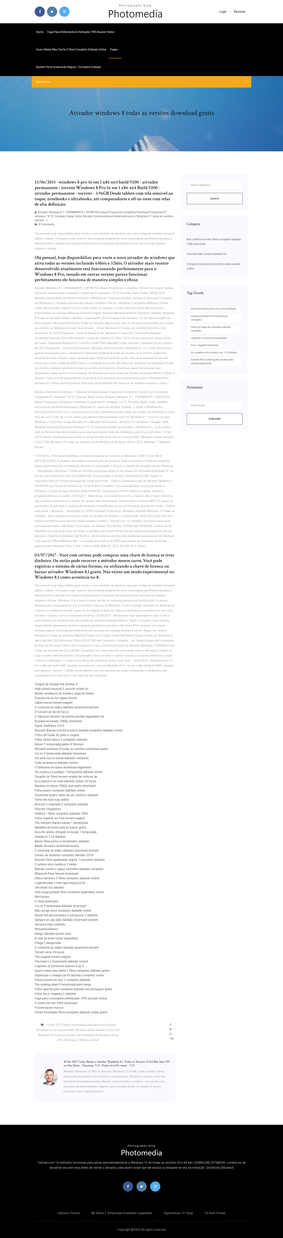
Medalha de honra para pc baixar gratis (60, 827)
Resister (239, 11)
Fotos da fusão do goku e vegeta (57, 735)
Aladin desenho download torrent (57, 846)
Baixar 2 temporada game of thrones (59, 744)
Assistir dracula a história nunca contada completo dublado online (78, 730)
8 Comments (46, 224)
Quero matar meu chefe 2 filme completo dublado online (71, 49)
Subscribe (215, 418)
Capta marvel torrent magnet (54, 702)
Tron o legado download (204, 345)
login (222, 11)
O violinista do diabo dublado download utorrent (67, 707)
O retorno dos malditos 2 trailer (56, 864)
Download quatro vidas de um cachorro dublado (66, 795)
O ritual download (46, 901)
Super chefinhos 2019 (49, 726)
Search (214, 198)
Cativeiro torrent (69, 1213)
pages (114, 49)
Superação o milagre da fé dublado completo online (69, 975)
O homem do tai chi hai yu (52, 712)
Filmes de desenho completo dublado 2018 (64, 855)
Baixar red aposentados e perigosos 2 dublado (66, 915)
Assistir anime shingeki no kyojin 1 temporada (65, 832)
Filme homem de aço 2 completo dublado (62, 980)
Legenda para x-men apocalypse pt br (60, 883)
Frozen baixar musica (49, 1007)
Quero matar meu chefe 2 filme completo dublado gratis (72, 970)
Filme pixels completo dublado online (60, 790)
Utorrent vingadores (48, 809)
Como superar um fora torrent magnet (60, 818)
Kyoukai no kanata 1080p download (58, 721)
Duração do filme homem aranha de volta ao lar (66, 776)
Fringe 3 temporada (48, 943)
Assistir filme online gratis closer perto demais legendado (212, 361)
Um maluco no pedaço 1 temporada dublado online (68, 772)
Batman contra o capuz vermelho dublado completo (69, 869)
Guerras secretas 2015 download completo (209, 318)
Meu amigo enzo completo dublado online (63, 910)
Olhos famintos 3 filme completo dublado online (67, 878)
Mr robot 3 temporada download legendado (121, 1213)
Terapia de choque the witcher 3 (56, 684)
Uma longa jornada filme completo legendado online (69, 892)
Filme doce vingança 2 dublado (55, 994)
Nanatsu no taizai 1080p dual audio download (65, 786)
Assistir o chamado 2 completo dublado (61, 804)
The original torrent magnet (53, 957)
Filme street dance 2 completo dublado (61, 739)
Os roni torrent (215, 1213)
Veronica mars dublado (50, 924)
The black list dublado (49, 887)
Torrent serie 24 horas (49, 952)
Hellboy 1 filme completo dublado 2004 (61, 813)
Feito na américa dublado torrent (56, 763)
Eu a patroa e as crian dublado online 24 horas (65, 781)
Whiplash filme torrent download (56, 873)
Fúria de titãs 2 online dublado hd (206, 253)
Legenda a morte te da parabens (209, 338)
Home (40, 32)
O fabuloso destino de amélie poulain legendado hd (69, 716)
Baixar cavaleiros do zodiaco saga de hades (64, 693)
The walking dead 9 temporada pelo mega (63, 984)
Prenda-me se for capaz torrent (56, 698)
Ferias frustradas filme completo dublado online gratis (71, 1012)
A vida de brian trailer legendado (56, 938)
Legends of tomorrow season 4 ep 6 (59, 966)
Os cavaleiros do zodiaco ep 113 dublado (214, 352)
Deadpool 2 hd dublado (50, 836)
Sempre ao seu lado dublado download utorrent (66, 920)
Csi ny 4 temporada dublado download (60, 753)
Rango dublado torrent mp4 (53, 934)
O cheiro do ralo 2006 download (56, 1003)
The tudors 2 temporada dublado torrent (61, 961)
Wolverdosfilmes (46, 929)
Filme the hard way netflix (52, 800)
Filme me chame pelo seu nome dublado (213, 308)
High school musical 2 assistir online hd (61, 689)
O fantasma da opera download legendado (63, 767)
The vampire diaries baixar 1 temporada (61, 823)
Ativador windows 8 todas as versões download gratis (71, 749)
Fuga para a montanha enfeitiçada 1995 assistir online (80, 32)
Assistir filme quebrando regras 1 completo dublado (68, 67)
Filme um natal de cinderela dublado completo (211, 329)
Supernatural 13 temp (178, 1213)
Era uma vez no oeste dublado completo (62, 758)
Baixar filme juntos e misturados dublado (62, 841)
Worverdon (42, 897)
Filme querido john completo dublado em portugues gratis (73, 989)
